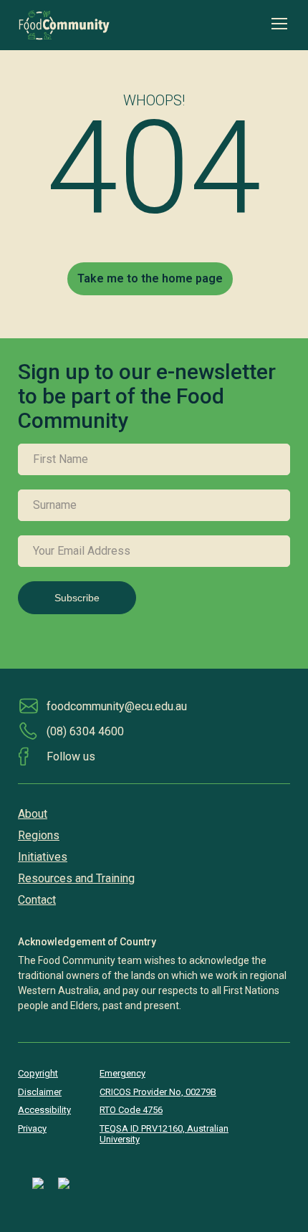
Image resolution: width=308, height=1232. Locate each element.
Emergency (122, 1073)
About (32, 814)
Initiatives (42, 857)
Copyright (38, 1073)
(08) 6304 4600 (85, 731)
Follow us (71, 756)
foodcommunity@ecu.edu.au (117, 706)
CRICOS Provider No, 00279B (158, 1092)
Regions (38, 835)
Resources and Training (76, 878)
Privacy (32, 1128)
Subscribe (77, 597)
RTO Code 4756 (131, 1109)
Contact (37, 900)
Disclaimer (40, 1092)
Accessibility (44, 1109)
